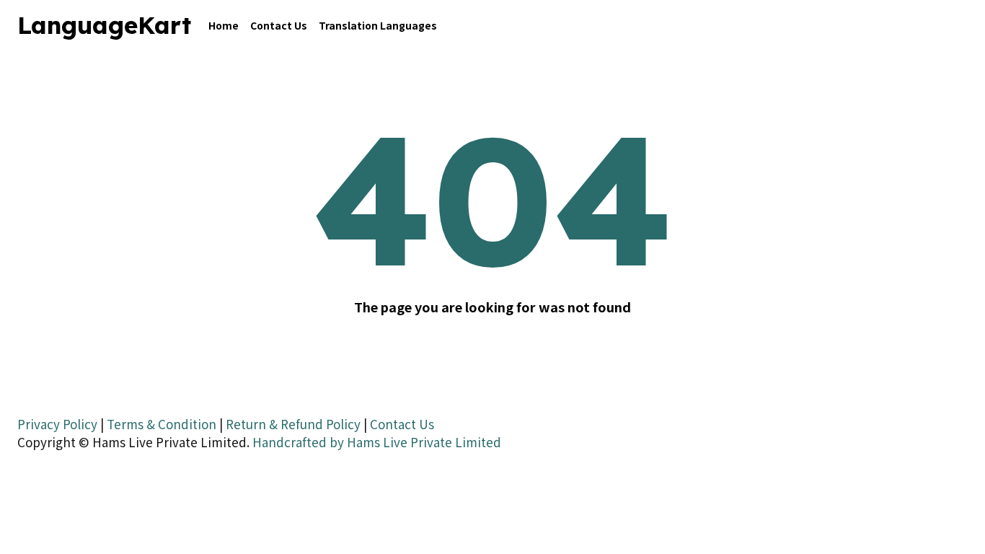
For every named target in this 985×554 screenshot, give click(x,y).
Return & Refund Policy (293, 424)
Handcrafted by (298, 442)
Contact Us (278, 25)
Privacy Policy (57, 424)
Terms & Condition (161, 424)
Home (223, 25)
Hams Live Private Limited (424, 442)
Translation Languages (378, 25)
